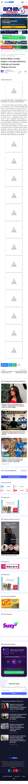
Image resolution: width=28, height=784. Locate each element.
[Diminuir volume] (8, 662)
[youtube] (14, 771)
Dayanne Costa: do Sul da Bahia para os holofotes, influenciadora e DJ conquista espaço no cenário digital (13, 406)
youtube (21, 490)
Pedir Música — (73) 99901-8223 (15, 672)
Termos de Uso (17, 776)
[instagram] (17, 771)
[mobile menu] (2, 2)
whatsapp (22, 486)
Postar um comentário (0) (14, 477)
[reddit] (19, 771)
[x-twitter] (12, 771)
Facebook (5, 365)
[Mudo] (3, 657)
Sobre (14, 778)
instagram (8, 490)
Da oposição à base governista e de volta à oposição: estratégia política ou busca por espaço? (13, 433)
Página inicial (3, 54)
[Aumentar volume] (20, 662)
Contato (23, 776)
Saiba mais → (14, 27)
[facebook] (9, 771)
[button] (26, 2)
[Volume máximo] (21, 657)
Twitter (11, 365)
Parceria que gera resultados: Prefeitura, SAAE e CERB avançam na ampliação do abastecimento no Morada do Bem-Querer (18, 739)
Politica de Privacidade (7, 776)
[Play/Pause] (14, 661)
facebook (8, 486)
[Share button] (19, 365)
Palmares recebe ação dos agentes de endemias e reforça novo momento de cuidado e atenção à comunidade (12, 460)
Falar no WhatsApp (15, 38)
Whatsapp (15, 365)
